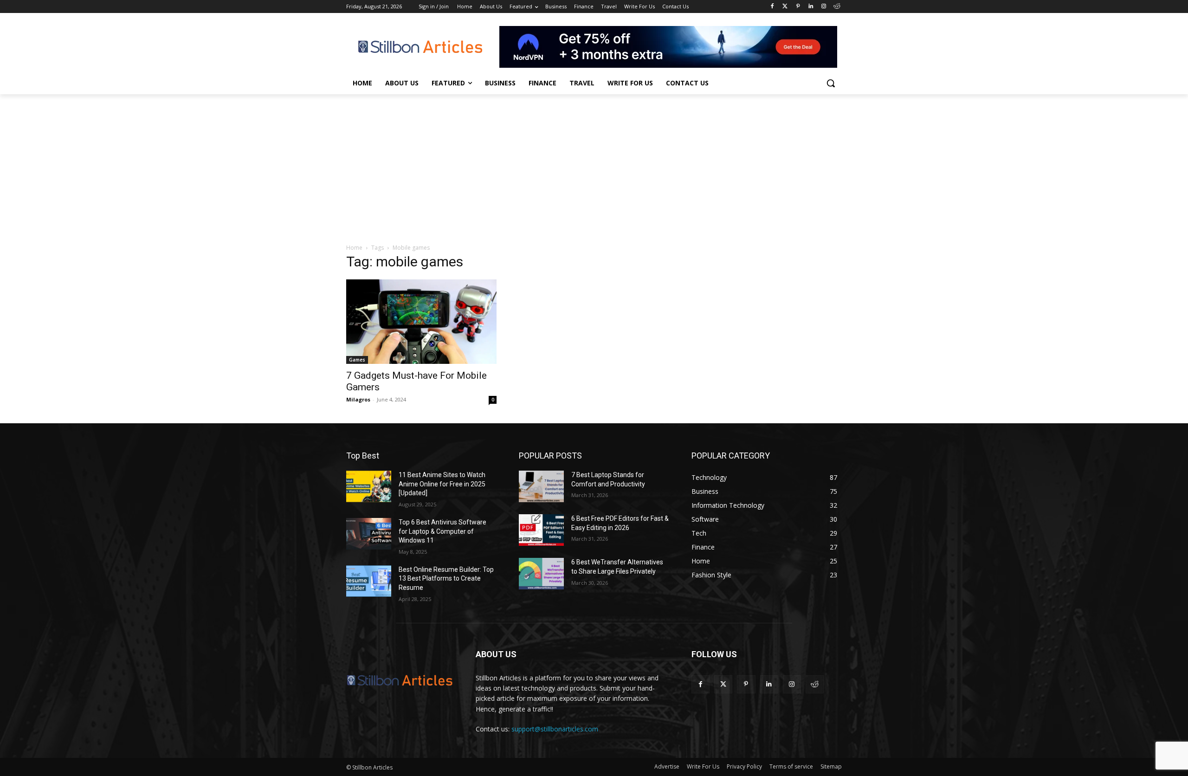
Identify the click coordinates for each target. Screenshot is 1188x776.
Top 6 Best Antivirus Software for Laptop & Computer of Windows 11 (442, 531)
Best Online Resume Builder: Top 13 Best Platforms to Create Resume (446, 578)
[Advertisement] (594, 164)
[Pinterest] (798, 6)
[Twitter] (785, 6)
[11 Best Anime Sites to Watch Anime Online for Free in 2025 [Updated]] (368, 486)
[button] (831, 83)
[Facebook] (772, 6)
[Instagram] (823, 6)
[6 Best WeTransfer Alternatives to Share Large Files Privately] (541, 573)
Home (354, 248)
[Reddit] (836, 6)
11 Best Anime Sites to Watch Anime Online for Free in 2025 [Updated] (442, 484)
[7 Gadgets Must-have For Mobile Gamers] (421, 321)
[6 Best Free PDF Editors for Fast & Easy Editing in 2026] (541, 530)
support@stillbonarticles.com (554, 728)
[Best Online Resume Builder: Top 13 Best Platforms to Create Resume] (368, 581)
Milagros (358, 399)
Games (357, 359)
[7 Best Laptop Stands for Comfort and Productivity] (541, 486)
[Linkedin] (811, 6)
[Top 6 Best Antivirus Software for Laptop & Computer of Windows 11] (368, 534)
